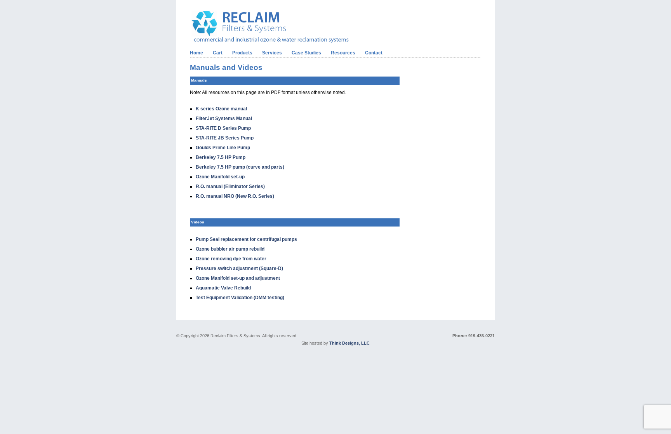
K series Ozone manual (221, 109)
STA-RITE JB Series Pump (225, 138)
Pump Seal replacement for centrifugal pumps (246, 239)
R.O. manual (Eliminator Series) (230, 186)
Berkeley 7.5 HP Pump (220, 157)
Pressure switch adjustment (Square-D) (239, 268)
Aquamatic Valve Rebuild (223, 288)
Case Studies (306, 53)
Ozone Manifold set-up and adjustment (238, 278)
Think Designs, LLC (349, 343)
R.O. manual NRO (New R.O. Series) (235, 196)
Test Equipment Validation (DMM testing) (240, 297)
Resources (343, 53)
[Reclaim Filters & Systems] (282, 41)
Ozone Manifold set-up (220, 177)
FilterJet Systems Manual (224, 118)
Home (196, 53)
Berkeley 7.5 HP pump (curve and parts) (240, 167)
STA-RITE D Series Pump (223, 128)
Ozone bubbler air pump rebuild (230, 249)
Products (242, 53)
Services (272, 53)
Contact (373, 53)
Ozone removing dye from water (231, 258)
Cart (218, 53)
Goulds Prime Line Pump (223, 147)
